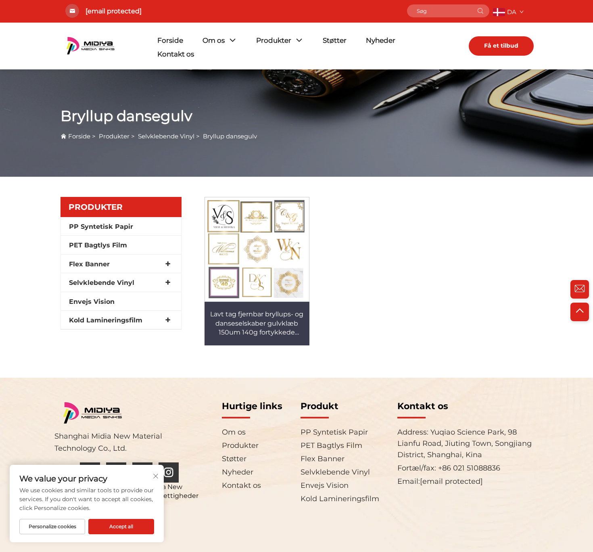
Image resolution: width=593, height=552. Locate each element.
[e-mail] (579, 289)
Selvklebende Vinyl (166, 136)
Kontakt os (175, 54)
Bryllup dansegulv (230, 136)
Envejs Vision (92, 301)
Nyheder (380, 40)
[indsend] (480, 10)
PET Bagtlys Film (98, 245)
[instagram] (169, 472)
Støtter (335, 40)
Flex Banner (89, 264)
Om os (214, 40)
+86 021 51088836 (468, 468)
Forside (170, 40)
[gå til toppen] (579, 312)
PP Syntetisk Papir (101, 226)
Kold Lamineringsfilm (105, 320)
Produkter (273, 40)
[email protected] (114, 11)
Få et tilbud (501, 45)
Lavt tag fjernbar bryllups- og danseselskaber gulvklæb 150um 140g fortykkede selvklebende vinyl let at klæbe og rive (256, 332)
